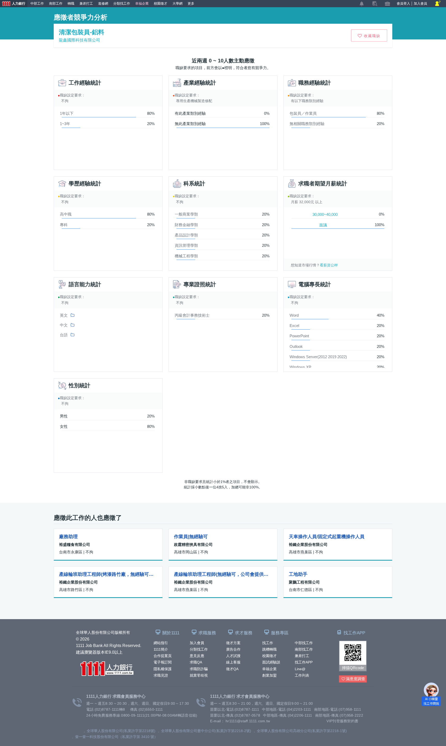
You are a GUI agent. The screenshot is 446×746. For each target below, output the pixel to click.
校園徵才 (269, 656)
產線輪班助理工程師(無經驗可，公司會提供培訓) (223, 574)
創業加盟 (269, 675)
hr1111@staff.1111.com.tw (248, 721)
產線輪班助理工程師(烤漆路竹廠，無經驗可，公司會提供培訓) (108, 574)
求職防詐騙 (199, 669)
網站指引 (161, 643)
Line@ (300, 669)
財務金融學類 (186, 225)
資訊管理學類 (186, 245)
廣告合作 (233, 649)
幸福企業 (269, 669)
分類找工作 (199, 649)
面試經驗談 (271, 662)
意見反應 (197, 656)
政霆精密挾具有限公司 (193, 544)
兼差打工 (302, 656)
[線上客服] (438, 4)
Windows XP (300, 367)
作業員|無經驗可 (191, 536)
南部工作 (55, 3)
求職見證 (161, 675)
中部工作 (37, 3)
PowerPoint (299, 336)
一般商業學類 (186, 214)
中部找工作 (304, 643)
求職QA (196, 662)
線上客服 (233, 662)
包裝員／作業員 (303, 113)
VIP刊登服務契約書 (342, 721)
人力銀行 (12, 4)
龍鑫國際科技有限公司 (79, 40)
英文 (64, 315)
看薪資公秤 (329, 265)
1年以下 (67, 113)
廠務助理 (68, 536)
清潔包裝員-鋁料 (81, 32)
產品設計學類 (186, 235)
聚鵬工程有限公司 (304, 582)
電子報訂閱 (163, 662)
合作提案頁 (163, 656)
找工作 (267, 643)
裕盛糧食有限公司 (74, 544)
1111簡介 (161, 649)
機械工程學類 (186, 256)
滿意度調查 (355, 679)
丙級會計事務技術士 (192, 315)
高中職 (65, 214)
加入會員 (197, 643)
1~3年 (65, 123)
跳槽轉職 (269, 649)
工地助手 (298, 574)
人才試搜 (233, 656)
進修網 (103, 3)
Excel (294, 325)
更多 (191, 3)
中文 (64, 325)
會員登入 (403, 3)
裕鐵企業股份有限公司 (308, 544)
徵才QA (232, 669)
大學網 (177, 3)
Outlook (296, 346)
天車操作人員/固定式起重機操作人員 (326, 536)
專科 (64, 225)
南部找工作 (304, 649)
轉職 (71, 3)
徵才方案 (233, 643)
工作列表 (302, 675)
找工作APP (304, 662)
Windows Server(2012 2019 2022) (318, 357)
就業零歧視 (199, 675)
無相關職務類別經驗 (307, 123)
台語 (64, 335)
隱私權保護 (163, 669)
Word (294, 315)
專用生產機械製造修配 (194, 101)
